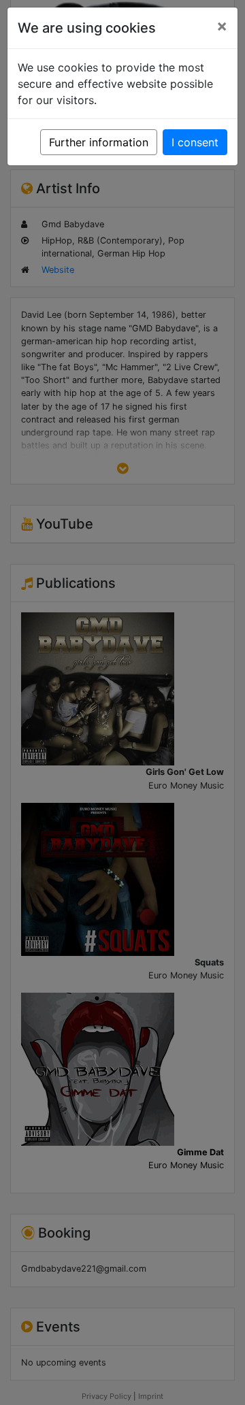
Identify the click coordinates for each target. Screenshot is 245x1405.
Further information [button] (98, 142)
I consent (195, 142)
